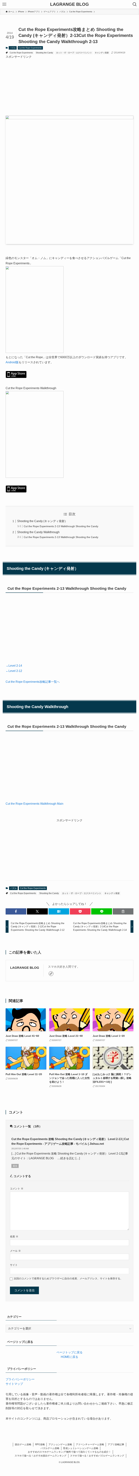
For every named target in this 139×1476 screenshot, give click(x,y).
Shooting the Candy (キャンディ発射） (42, 521)
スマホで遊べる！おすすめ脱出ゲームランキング (40, 1455)
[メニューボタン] (4, 4)
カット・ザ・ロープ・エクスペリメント (74, 53)
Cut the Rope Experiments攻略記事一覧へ (33, 681)
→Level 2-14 (14, 665)
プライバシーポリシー (20, 1379)
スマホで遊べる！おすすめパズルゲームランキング (97, 1455)
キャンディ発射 (102, 53)
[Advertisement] (70, 84)
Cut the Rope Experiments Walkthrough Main (34, 803)
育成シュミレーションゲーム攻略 (80, 1448)
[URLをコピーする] (123, 911)
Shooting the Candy (44, 53)
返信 (15, 1166)
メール (15, 1250)
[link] (51, 973)
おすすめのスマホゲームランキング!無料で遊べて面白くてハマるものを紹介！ (69, 1451)
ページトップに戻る (69, 1352)
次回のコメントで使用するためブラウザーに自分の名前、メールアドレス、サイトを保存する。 (68, 1278)
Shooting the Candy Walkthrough (38, 532)
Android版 (12, 362)
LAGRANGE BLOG (69, 4)
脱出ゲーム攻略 (23, 1444)
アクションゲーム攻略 (60, 1444)
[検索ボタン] (134, 4)
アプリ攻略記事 (116, 1444)
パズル (13, 48)
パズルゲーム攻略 (50, 1448)
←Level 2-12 (14, 670)
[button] (16, 911)
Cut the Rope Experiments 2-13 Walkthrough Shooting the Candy (61, 526)
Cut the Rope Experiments (30, 48)
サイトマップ (14, 1383)
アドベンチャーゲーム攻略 (90, 1444)
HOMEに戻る (69, 1356)
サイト (14, 1264)
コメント (16, 1188)
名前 (14, 1236)
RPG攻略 (40, 1444)
